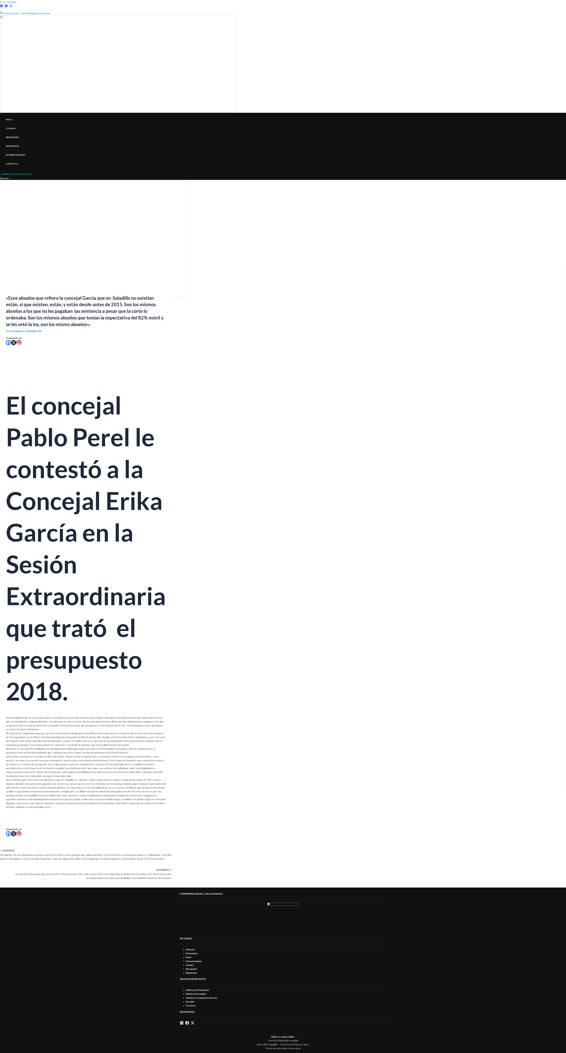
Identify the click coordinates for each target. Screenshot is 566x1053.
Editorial (190, 949)
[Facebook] (6, 6)
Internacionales (15, 155)
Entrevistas (192, 953)
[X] (13, 342)
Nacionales (12, 146)
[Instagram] (1, 6)
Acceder (190, 1001)
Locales (10, 128)
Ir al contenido (8, 1)
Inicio (9, 119)
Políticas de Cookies (196, 993)
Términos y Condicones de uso (201, 997)
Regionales (12, 137)
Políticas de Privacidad (197, 990)
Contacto (12, 164)
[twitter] (10, 6)
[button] (4, 178)
